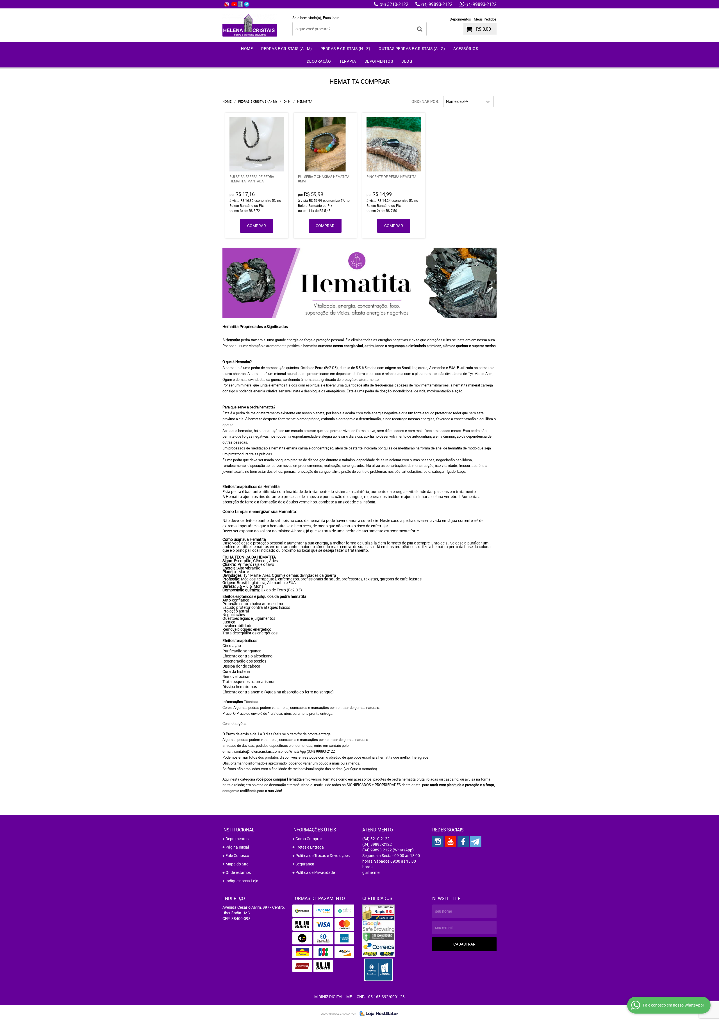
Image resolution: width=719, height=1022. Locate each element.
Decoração (319, 61)
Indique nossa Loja (242, 880)
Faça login (331, 17)
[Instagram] (226, 4)
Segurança (304, 864)
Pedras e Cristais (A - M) (286, 48)
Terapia (347, 61)
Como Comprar (308, 838)
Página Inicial (237, 847)
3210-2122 (394, 4)
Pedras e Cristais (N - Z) (345, 48)
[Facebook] (240, 4)
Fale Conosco (237, 855)
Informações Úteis (314, 830)
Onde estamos (238, 872)
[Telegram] (246, 4)
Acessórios (465, 48)
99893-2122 (436, 4)
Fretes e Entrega (309, 847)
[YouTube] (234, 4)
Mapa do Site (237, 864)
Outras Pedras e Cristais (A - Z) (412, 48)
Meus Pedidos (485, 19)
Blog (406, 61)
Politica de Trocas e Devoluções (322, 855)
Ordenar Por (424, 101)
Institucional (238, 830)
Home (247, 48)
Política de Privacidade (315, 872)
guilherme (370, 872)
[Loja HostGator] (377, 1013)
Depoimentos (460, 19)
